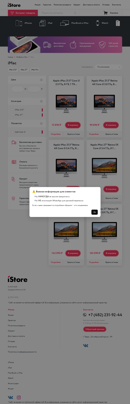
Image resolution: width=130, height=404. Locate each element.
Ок (94, 212)
